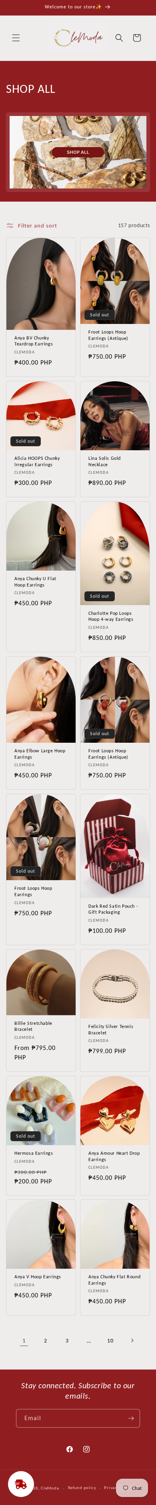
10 (110, 1340)
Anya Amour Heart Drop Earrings (114, 1156)
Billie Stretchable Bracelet (33, 1026)
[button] (16, 38)
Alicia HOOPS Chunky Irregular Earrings (37, 461)
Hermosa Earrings (33, 1153)
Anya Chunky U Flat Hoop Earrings (35, 582)
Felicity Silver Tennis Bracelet (110, 1030)
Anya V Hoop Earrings (37, 1276)
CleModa (50, 1488)
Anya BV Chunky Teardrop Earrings (33, 341)
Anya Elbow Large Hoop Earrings (40, 754)
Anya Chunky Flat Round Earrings (114, 1280)
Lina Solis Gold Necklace (104, 461)
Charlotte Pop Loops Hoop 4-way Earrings (110, 616)
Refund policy (82, 1487)
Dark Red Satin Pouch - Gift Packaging (113, 909)
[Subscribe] (131, 1418)
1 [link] (24, 1340)
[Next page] (132, 1340)
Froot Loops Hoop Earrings (33, 891)
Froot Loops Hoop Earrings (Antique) (108, 335)
